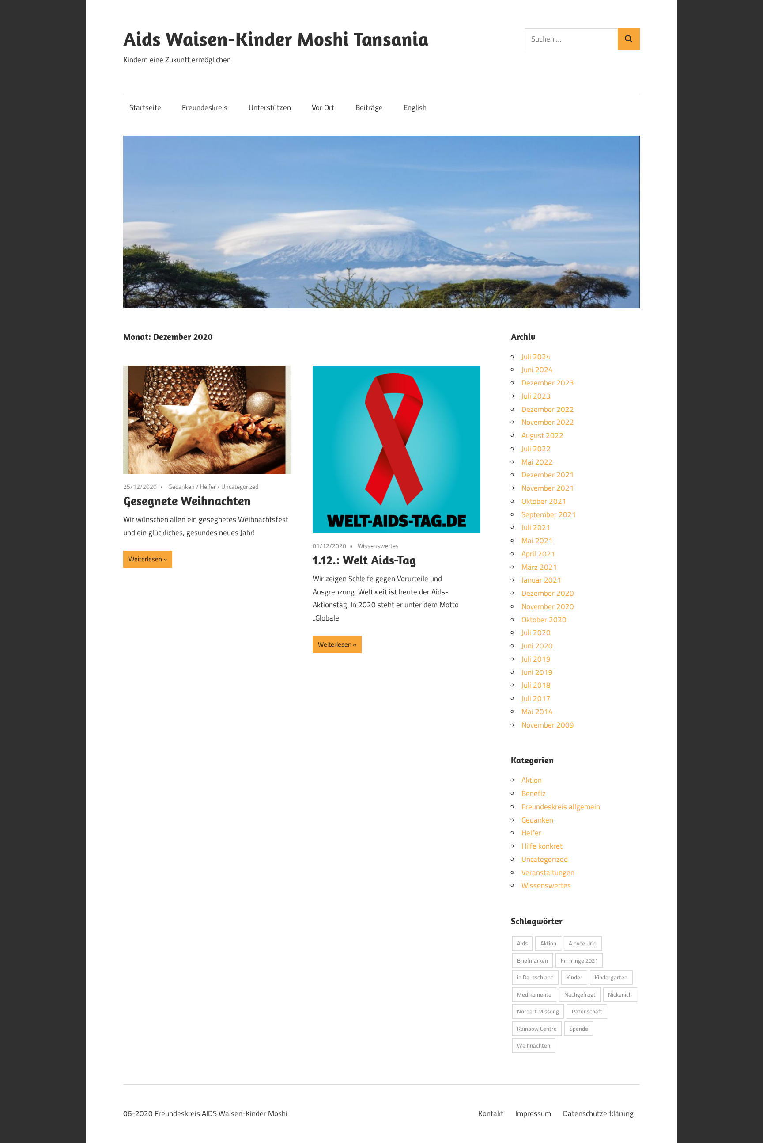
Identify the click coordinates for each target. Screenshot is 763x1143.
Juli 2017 (536, 698)
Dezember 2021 (547, 474)
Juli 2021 (536, 527)
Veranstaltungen (547, 872)
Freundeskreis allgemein (560, 806)
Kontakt (490, 1113)
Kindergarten (611, 977)
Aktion (531, 780)
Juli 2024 (536, 356)
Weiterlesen (145, 559)
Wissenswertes (378, 545)
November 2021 (547, 488)
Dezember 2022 (547, 409)
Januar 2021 (541, 580)
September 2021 (548, 514)
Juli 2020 (536, 632)
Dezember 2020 (547, 593)
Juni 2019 (537, 672)
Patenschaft (587, 1011)
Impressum (533, 1113)
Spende (579, 1028)
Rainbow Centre (537, 1028)
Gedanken (181, 486)
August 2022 (542, 435)
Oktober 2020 (544, 619)
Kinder (574, 977)
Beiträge (369, 107)
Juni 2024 (537, 369)
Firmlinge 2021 (579, 960)
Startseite (145, 107)
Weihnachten (533, 1045)
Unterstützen (270, 107)
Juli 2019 (536, 659)
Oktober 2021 (544, 501)
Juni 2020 (537, 646)
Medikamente (534, 994)
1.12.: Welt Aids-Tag (364, 560)
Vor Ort (323, 107)
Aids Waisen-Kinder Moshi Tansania (276, 39)
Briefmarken (532, 960)
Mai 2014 (537, 711)
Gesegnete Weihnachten (187, 500)
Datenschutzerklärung (598, 1113)
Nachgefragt (580, 994)
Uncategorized (239, 486)
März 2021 (539, 567)
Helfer (208, 486)
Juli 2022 (536, 448)
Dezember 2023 (547, 383)
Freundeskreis (204, 107)
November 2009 (547, 725)
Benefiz (533, 793)
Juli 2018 (536, 685)
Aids (522, 943)
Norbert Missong (538, 1011)
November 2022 (547, 422)
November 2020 (547, 606)
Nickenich (620, 994)
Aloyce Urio (583, 943)
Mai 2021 (537, 540)
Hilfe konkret (542, 846)
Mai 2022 (537, 462)
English (415, 107)
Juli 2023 (536, 396)
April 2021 (538, 554)
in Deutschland (535, 977)
